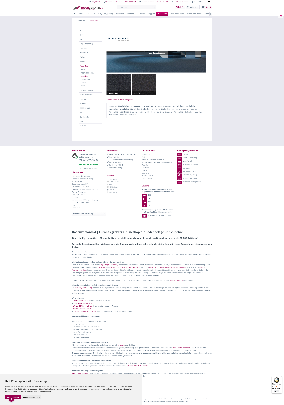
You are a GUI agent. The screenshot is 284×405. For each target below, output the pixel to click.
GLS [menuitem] (149, 202)
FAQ (143, 157)
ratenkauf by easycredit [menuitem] (192, 182)
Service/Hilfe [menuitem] (198, 2)
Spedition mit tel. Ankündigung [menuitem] (159, 215)
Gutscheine (84, 126)
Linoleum (83, 48)
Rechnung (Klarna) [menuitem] (190, 171)
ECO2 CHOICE (85, 108)
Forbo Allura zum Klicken (82, 303)
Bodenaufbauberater (114, 2)
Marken (83, 104)
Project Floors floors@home (159, 267)
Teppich (83, 61)
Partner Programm (79, 192)
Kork (81, 30)
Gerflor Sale (84, 117)
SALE (82, 112)
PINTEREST (113, 192)
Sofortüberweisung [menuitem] (190, 158)
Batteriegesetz (147, 178)
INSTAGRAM (113, 187)
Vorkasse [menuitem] (186, 168)
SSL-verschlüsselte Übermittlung (120, 160)
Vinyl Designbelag (86, 44)
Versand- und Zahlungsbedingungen (86, 200)
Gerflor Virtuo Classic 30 (119, 267)
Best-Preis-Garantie (115, 157)
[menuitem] (95, 1)
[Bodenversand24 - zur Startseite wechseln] (88, 8)
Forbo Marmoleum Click (181, 348)
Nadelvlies (84, 66)
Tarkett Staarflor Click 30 (82, 309)
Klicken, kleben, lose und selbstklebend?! (157, 162)
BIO (81, 35)
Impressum (76, 208)
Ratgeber (145, 165)
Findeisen (84, 76)
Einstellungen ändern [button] (31, 397)
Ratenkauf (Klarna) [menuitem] (190, 175)
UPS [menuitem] (149, 205)
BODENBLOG (114, 182)
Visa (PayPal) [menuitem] (187, 161)
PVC (81, 39)
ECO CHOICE (96, 2)
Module (84, 82)
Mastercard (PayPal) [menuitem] (190, 164)
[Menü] (280, 377)
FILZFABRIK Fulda (87, 73)
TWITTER (112, 184)
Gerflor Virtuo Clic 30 (80, 301)
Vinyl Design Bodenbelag (109, 265)
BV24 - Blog (146, 154)
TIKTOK (111, 190)
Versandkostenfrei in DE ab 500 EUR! (154, 2)
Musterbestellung (115, 168)
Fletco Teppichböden (80, 373)
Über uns (145, 173)
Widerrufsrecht (147, 175)
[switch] (276, 391)
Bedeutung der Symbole (81, 176)
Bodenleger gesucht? (80, 184)
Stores (144, 170)
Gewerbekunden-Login (80, 187)
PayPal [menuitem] (185, 154)
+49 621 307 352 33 (88, 159)
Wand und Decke (86, 95)
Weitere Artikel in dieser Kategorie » (119, 100)
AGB (73, 205)
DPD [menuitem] (149, 198)
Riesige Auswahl (114, 162)
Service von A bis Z (115, 165)
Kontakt (75, 197)
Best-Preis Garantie (79, 195)
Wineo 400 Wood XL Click (82, 306)
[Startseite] (74, 14)
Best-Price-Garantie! (181, 2)
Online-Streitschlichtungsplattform (85, 189)
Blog (81, 121)
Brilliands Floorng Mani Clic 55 (84, 311)
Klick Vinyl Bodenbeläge (84, 288)
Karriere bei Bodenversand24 (153, 160)
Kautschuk (84, 53)
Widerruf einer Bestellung (83, 214)
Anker (83, 70)
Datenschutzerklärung (80, 202)
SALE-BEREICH (130, 2)
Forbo (83, 85)
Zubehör (83, 99)
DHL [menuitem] (149, 195)
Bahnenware (86, 79)
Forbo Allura (133, 267)
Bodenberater (77, 181)
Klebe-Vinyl (102, 267)
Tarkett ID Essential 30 (178, 267)
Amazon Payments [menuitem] (190, 178)
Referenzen (146, 168)
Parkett (82, 57)
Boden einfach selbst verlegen (83, 179)
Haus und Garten (86, 90)
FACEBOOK (113, 179)
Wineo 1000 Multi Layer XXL (138, 366)
